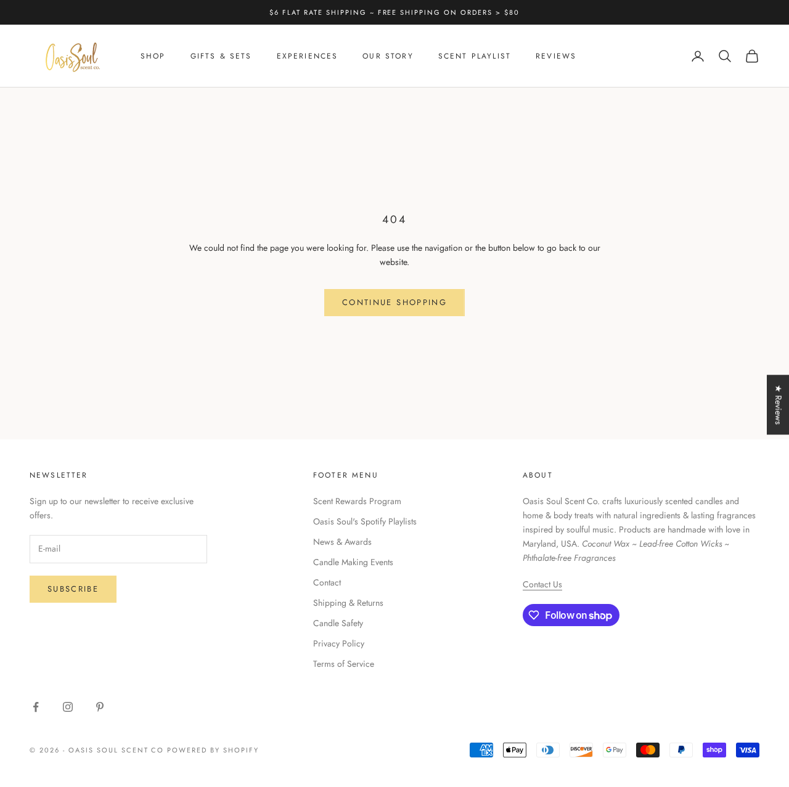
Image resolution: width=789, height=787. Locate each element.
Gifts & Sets (221, 56)
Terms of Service (343, 664)
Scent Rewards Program (357, 501)
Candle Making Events (353, 562)
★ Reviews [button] (778, 405)
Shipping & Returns (348, 603)
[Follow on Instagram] (68, 707)
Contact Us (542, 584)
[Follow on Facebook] (36, 707)
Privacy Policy (338, 643)
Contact (327, 582)
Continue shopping (394, 302)
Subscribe (73, 589)
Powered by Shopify (213, 750)
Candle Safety (338, 623)
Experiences (307, 56)
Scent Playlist (474, 56)
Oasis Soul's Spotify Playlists (365, 521)
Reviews (556, 56)
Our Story (387, 56)
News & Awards (342, 542)
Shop (153, 56)
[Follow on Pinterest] (100, 707)
